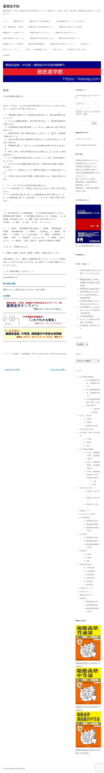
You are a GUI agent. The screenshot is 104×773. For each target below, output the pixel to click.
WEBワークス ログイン (11, 49)
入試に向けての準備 (87, 514)
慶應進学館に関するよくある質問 (70, 27)
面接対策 (83, 598)
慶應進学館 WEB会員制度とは (40, 21)
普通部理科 (90, 574)
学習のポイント (86, 591)
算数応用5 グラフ (82, 185)
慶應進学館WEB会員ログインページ (62, 44)
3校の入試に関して (87, 488)
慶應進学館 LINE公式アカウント (66, 33)
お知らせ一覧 (80, 191)
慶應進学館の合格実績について (69, 38)
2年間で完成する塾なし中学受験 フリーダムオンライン (90, 273)
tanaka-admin (61, 353)
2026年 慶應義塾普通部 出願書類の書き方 (93, 465)
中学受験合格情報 (86, 316)
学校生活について (86, 588)
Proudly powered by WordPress (14, 768)
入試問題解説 (25, 353)
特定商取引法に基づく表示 (76, 49)
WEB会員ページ (85, 44)
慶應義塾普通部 (92, 524)
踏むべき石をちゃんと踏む (85, 178)
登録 (85, 114)
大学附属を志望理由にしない (86, 166)
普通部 (88, 422)
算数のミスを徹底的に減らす (86, 169)
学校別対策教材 (86, 564)
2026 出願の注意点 (87, 429)
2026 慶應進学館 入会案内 (13, 27)
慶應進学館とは (18, 21)
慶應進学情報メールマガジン (40, 33)
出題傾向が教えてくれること (86, 163)
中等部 (88, 419)
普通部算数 (90, 578)
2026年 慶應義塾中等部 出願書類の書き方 (93, 455)
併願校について (86, 510)
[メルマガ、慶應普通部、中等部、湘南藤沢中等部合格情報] (33, 338)
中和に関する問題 (58, 369)
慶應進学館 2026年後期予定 (86, 181)
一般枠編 (96, 409)
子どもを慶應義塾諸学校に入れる (87, 245)
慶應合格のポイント (87, 595)
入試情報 (83, 534)
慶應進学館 (11, 6)
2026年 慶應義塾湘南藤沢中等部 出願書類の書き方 (93, 474)
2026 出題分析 (86, 415)
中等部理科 (90, 567)
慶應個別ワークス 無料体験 (13, 44)
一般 (94, 481)
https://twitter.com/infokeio (86, 145)
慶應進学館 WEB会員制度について (41, 27)
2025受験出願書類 (86, 377)
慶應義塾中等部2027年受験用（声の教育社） (87, 708)
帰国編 (95, 412)
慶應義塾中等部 (92, 521)
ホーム (5, 21)
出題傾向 (83, 550)
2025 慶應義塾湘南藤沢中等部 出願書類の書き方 (93, 402)
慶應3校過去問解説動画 (36, 44)
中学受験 (15, 353)
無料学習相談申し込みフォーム (13, 38)
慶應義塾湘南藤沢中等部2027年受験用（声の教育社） (87, 751)
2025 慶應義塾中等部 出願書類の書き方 (93, 383)
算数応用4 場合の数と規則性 (87, 188)
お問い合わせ (57, 49)
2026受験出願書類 (86, 449)
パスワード (79, 103)
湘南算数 (89, 584)
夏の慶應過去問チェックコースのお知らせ (71, 21)
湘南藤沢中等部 (92, 426)
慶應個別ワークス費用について (13, 33)
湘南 (88, 446)
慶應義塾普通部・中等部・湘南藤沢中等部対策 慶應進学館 (90, 282)
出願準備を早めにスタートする (87, 160)
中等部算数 (90, 571)
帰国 (94, 484)
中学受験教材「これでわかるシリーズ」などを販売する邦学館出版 (90, 310)
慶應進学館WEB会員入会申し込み (41, 38)
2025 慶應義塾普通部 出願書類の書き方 (93, 393)
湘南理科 (89, 581)
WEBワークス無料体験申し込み (36, 49)
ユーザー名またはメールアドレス (87, 96)
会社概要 (6, 55)
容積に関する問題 (11, 369)
